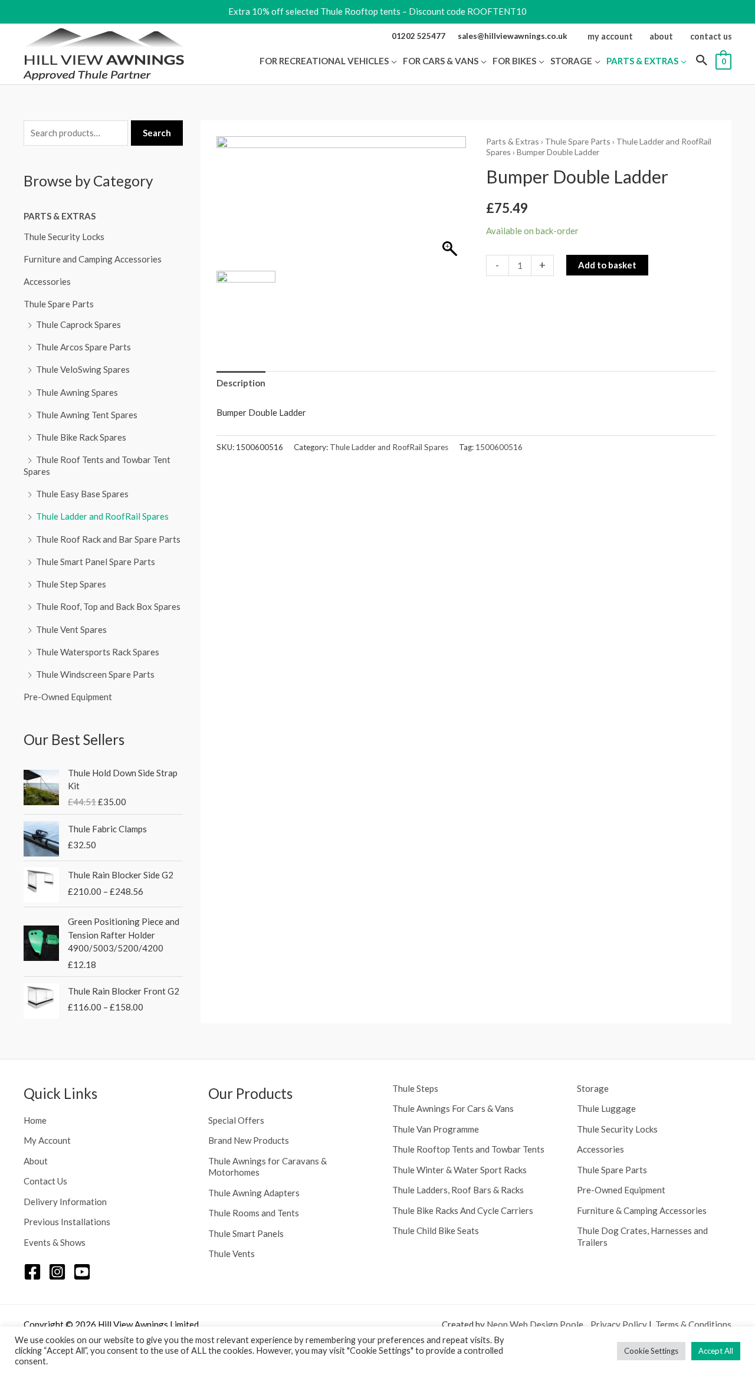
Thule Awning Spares (77, 392)
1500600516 (499, 447)
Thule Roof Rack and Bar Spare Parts (108, 539)
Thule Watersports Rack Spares (97, 652)
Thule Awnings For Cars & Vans (453, 1108)
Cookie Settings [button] (651, 1351)
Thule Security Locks (64, 236)
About (36, 1161)
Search (157, 132)
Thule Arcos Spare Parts (83, 347)
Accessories (47, 281)
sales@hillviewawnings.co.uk (512, 36)
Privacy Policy (618, 1324)
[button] (393, 60)
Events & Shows (55, 1242)
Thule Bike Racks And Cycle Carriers (462, 1210)
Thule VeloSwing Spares (83, 369)
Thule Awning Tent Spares (86, 414)
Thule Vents (231, 1253)
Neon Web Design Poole (535, 1324)
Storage (593, 1088)
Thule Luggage (606, 1108)
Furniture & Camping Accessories (642, 1210)
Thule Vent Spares (71, 629)
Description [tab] (240, 383)
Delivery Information (65, 1201)
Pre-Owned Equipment (68, 696)
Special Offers (236, 1120)
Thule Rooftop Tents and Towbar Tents (468, 1149)
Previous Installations (67, 1221)
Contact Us (45, 1181)
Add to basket (607, 265)
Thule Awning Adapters (254, 1192)
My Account (47, 1140)
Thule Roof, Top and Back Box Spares (108, 606)
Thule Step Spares (71, 584)
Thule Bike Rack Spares (81, 437)
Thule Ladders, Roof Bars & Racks (458, 1189)
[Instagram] (57, 1272)
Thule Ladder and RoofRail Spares (102, 516)
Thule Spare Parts (59, 303)
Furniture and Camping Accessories (93, 259)
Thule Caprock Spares (78, 324)
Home (35, 1120)
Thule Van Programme (435, 1129)
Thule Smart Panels (246, 1233)
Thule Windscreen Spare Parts (95, 674)
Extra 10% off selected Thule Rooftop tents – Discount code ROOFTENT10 (377, 11)
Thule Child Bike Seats (435, 1230)
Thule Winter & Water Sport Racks (459, 1169)
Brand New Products (248, 1140)
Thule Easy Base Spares (82, 493)
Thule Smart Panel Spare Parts (95, 561)
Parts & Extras (60, 216)
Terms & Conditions (693, 1324)
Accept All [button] (715, 1351)
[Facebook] (32, 1272)
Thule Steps (415, 1088)
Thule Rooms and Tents (253, 1212)
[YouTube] (82, 1272)
